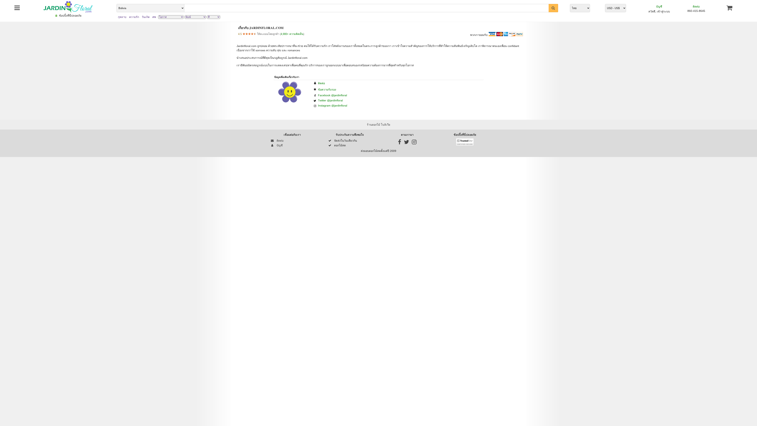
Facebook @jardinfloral (332, 95)
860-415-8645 (696, 10)
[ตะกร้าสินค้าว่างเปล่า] (729, 8)
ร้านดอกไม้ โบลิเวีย (378, 124)
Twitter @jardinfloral (330, 100)
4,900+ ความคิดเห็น (292, 34)
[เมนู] (11, 8)
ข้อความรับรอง (327, 89)
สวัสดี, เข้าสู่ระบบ (659, 11)
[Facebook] (399, 143)
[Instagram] (414, 143)
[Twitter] (406, 143)
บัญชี (659, 6)
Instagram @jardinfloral (332, 105)
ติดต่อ (696, 6)
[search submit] (553, 8)
